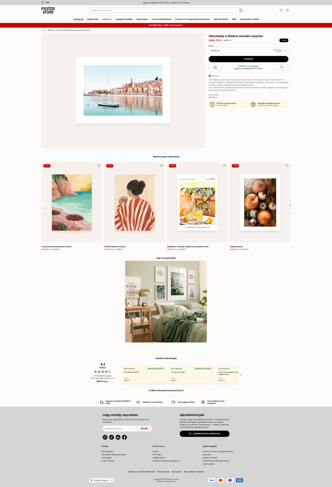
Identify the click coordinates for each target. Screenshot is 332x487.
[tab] (281, 10)
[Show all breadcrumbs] (44, 30)
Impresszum (176, 472)
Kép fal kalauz (107, 451)
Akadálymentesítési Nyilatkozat (166, 461)
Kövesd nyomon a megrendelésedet (218, 451)
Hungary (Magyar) (101, 480)
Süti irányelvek (163, 472)
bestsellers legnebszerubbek (114, 454)
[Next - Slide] (290, 205)
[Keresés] (240, 10)
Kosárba (248, 59)
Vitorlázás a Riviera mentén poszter (75, 30)
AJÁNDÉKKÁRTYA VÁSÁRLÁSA (206, 434)
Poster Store (172, 479)
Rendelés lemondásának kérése (216, 461)
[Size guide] (215, 67)
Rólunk (155, 451)
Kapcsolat (207, 454)
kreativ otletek (108, 461)
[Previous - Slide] (42, 205)
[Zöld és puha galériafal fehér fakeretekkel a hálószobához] (166, 301)
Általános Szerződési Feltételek (141, 472)
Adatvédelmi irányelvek (194, 472)
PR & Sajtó (157, 454)
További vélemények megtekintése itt (166, 390)
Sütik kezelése (209, 464)
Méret (211, 46)
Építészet (54, 30)
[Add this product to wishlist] (281, 67)
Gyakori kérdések (210, 457)
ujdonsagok (107, 457)
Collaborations (159, 457)
